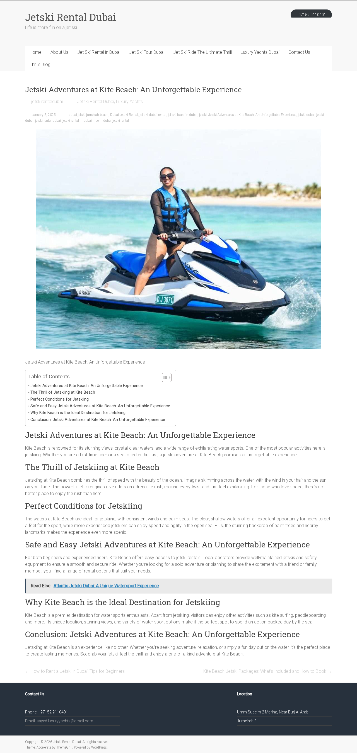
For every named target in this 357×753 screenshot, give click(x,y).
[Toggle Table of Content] (164, 377)
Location (244, 694)
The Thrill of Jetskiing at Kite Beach (62, 392)
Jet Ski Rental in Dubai (98, 52)
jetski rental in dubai (77, 121)
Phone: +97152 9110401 (46, 712)
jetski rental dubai (48, 121)
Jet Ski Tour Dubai (146, 52)
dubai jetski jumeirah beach (88, 115)
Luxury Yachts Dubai (260, 52)
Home (36, 52)
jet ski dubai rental (153, 115)
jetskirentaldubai (47, 101)
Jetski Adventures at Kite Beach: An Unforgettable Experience (252, 115)
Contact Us (299, 52)
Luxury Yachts (129, 101)
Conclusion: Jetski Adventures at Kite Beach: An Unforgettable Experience (97, 419)
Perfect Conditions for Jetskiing (59, 399)
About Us (59, 52)
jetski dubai (306, 115)
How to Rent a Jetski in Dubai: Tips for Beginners (75, 671)
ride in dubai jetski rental (111, 121)
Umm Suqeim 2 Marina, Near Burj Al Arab (272, 712)
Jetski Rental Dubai (70, 17)
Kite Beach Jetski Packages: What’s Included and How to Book (267, 671)
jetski (203, 115)
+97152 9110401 (311, 15)
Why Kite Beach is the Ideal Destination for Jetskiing (78, 412)
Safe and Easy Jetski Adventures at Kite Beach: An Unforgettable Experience (100, 406)
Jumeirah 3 (247, 721)
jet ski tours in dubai (182, 115)
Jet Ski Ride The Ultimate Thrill (202, 52)
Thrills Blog (40, 64)
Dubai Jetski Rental (124, 115)
